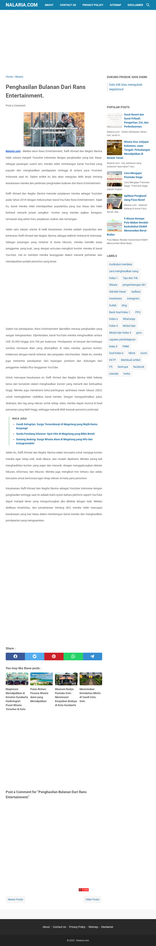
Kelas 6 (113, 318)
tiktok (132, 353)
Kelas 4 (113, 325)
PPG (138, 312)
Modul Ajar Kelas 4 (120, 332)
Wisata (113, 284)
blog (124, 305)
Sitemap (115, 4)
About (49, 4)
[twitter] (34, 656)
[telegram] (92, 656)
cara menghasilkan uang (123, 271)
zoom (143, 353)
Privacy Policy (93, 4)
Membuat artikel (130, 359)
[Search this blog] (148, 5)
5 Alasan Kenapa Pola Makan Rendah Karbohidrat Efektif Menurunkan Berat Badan (127, 226)
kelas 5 (113, 346)
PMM (126, 346)
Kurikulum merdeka (120, 264)
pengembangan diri (134, 284)
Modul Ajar (129, 325)
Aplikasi (135, 291)
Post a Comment (15, 105)
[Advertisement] (78, 42)
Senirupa (123, 366)
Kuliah (113, 305)
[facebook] (15, 656)
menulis (113, 373)
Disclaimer (135, 4)
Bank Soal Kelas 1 (119, 312)
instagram (133, 298)
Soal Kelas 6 (116, 353)
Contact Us (68, 4)
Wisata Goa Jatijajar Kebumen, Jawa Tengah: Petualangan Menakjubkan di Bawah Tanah (128, 149)
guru (139, 332)
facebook (138, 366)
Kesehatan (115, 298)
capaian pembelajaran (122, 339)
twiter (126, 373)
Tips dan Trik (130, 278)
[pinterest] (54, 656)
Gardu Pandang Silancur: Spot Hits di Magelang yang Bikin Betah (55, 433)
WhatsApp (129, 318)
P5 (110, 366)
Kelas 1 (113, 278)
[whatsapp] (73, 656)
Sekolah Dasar (117, 291)
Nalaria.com (22, 5)
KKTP (112, 359)
